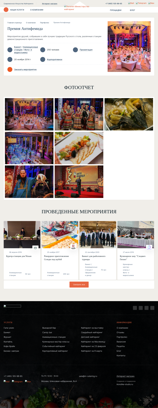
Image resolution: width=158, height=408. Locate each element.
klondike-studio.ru (125, 384)
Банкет (17, 47)
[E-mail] (131, 3)
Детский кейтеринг (90, 337)
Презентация (86, 49)
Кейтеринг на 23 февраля (93, 346)
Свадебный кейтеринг (91, 332)
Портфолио (44, 23)
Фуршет (7, 337)
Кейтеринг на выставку (92, 328)
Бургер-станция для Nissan (18, 256)
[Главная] (79, 10)
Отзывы (120, 332)
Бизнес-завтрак (11, 351)
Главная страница (14, 23)
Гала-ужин (9, 328)
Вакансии (121, 341)
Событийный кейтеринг (53, 346)
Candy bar (47, 332)
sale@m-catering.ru (88, 376)
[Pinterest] (152, 308)
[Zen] (146, 308)
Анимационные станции (54, 337)
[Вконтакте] (141, 308)
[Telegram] (135, 308)
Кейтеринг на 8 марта (91, 351)
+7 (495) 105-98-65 (113, 3)
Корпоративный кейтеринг (55, 351)
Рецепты (121, 346)
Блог (119, 351)
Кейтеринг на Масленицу (93, 341)
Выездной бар (49, 328)
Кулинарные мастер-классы (55, 341)
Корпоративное (54, 59)
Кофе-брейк (9, 346)
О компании (31, 23)
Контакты (121, 355)
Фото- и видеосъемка (23, 51)
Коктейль (8, 341)
